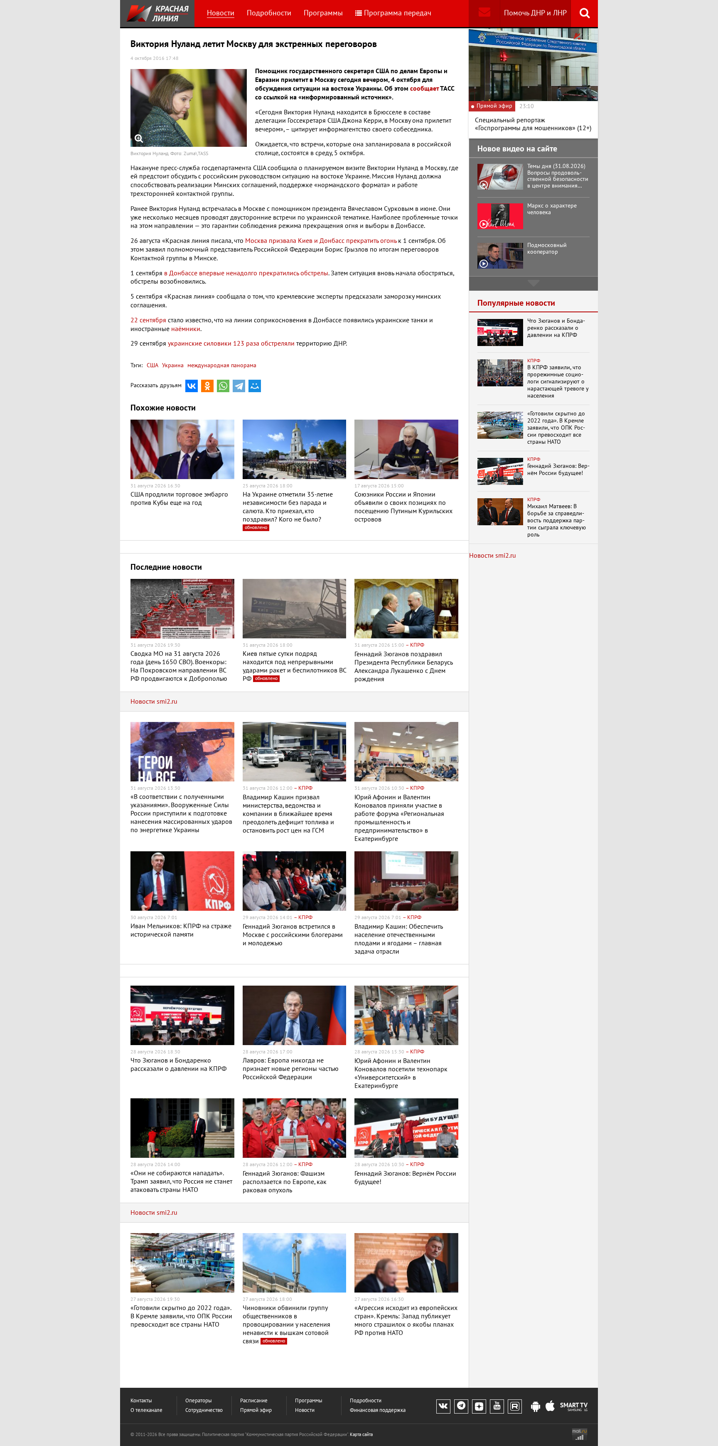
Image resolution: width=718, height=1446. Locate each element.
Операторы (198, 1401)
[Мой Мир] (254, 386)
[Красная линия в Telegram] (461, 1406)
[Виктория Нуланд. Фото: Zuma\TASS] (188, 108)
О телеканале (146, 1410)
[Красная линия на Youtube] (497, 1406)
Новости (220, 13)
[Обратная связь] (484, 13)
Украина (172, 365)
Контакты (141, 1401)
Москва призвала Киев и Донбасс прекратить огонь (320, 241)
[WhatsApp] (223, 386)
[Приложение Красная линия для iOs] (550, 1407)
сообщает (424, 88)
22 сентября (148, 320)
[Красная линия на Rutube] (515, 1406)
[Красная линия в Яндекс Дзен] (479, 1406)
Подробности (269, 13)
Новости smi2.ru (153, 701)
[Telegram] (239, 386)
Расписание (254, 1401)
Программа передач (397, 13)
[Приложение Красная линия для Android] (535, 1407)
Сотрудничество (204, 1410)
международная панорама (221, 365)
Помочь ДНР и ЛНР (535, 13)
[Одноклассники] (207, 386)
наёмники (185, 329)
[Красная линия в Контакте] (443, 1406)
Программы (323, 13)
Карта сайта (361, 1434)
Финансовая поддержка (378, 1410)
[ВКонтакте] (191, 386)
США (152, 365)
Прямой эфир (256, 1410)
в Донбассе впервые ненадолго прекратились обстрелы (246, 273)
